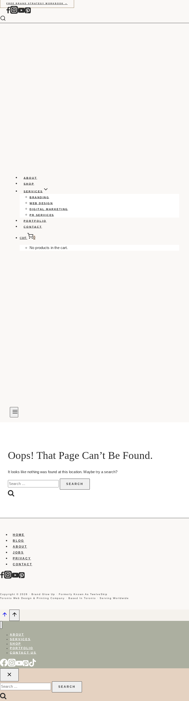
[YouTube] (21, 13)
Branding (39, 197)
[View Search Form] (6, 18)
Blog (18, 540)
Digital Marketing (49, 208)
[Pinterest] (28, 13)
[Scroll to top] (4, 616)
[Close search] (9, 674)
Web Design (41, 203)
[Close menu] (1, 625)
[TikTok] (32, 665)
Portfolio (35, 220)
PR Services (42, 214)
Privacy (22, 558)
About (30, 177)
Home (19, 535)
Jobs (18, 552)
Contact (33, 226)
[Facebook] (8, 13)
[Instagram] (14, 13)
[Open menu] (14, 412)
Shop (29, 183)
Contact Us (23, 652)
